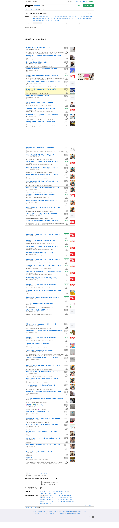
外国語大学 (27, 401)
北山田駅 (36, 49)
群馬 (37, 18)
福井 (70, 16)
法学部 (27, 346)
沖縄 (58, 20)
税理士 (36, 452)
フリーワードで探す (54, 513)
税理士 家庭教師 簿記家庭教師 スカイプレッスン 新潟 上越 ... (44, 444)
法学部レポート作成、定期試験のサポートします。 (38, 411)
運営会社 (84, 511)
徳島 (84, 18)
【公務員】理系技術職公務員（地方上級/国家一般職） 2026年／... (42, 278)
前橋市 (32, 110)
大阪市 (32, 386)
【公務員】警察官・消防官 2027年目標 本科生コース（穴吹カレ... (43, 234)
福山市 (32, 235)
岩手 (47, 16)
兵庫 (54, 18)
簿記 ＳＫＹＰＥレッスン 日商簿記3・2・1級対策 (39, 451)
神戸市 (32, 202)
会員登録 (91, 1)
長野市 (32, 189)
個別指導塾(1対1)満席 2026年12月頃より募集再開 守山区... (41, 121)
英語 (44, 23)
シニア (49, 491)
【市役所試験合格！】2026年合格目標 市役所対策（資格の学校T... (42, 161)
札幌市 (33, 208)
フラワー (61, 23)
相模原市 (34, 351)
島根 (72, 18)
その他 (44, 25)
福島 (58, 16)
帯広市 (33, 215)
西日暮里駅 (35, 63)
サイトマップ (38, 513)
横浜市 (33, 49)
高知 (34, 20)
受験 (52, 23)
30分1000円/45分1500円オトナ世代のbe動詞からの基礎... (40, 303)
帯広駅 (36, 215)
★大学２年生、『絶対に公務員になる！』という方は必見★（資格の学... (44, 265)
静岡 (48, 18)
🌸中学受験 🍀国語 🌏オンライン (35, 405)
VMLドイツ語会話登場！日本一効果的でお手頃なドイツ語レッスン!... (43, 155)
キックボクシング (54, 491)
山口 (81, 18)
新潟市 (32, 446)
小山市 (32, 90)
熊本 (43, 20)
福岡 (37, 20)
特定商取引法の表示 (64, 513)
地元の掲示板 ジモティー (71, 1)
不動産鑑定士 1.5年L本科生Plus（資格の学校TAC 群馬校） (41, 108)
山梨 (73, 16)
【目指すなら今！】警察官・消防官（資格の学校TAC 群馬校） (41, 284)
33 (41, 473)
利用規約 (34, 511)
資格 (41, 25)
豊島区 (32, 63)
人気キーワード (89, 13)
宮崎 (51, 20)
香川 (87, 18)
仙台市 (32, 182)
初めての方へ (78, 1)
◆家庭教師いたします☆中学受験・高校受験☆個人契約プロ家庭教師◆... (44, 55)
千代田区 (33, 83)
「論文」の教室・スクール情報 (33, 13)
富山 (64, 16)
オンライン (27, 293)
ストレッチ (55, 493)
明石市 (32, 399)
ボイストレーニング (44, 493)
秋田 (52, 16)
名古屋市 (33, 156)
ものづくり (85, 23)
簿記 (37, 311)
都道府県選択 (37, 5)
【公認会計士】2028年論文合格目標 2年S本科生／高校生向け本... (42, 75)
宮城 (49, 16)
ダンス (65, 23)
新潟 (61, 16)
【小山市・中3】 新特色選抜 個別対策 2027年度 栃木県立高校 (41, 89)
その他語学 (48, 23)
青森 (44, 16)
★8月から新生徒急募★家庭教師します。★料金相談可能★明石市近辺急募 (44, 398)
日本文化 (89, 23)
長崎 (48, 20)
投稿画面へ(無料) (88, 5)
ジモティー (27, 9)
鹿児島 (55, 20)
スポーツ (68, 23)
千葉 (84, 16)
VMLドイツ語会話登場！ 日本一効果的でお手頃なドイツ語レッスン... (43, 187)
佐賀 (40, 20)
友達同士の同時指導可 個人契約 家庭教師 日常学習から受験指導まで (44, 330)
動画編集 (61, 491)
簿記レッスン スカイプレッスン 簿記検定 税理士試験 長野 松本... (44, 438)
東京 (78, 16)
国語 (26, 124)
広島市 (32, 426)
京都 (57, 18)
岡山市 (32, 459)
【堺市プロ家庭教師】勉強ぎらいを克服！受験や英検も (39, 102)
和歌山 (66, 18)
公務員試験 (33, 27)
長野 (75, 16)
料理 (55, 23)
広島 (78, 18)
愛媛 (90, 18)
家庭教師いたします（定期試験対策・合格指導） (38, 95)
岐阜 (43, 18)
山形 (55, 16)
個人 (26, 333)
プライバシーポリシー (43, 511)
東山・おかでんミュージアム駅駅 (39, 459)
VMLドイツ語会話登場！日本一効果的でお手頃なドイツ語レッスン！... (43, 181)
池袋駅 (35, 311)
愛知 (40, 18)
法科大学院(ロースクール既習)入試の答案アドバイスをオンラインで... (43, 357)
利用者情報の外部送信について (77, 513)
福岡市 (32, 70)
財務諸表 (27, 427)
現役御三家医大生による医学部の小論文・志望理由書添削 (40, 147)
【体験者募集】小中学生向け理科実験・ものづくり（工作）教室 (42, 114)
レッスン (27, 434)
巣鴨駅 (35, 97)
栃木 (34, 18)
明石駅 (35, 399)
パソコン (77, 23)
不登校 (27, 58)
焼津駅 (35, 419)
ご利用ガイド (45, 513)
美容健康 (73, 23)
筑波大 (27, 98)
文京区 (32, 406)
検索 (79, 5)
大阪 (51, 18)
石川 (67, 16)
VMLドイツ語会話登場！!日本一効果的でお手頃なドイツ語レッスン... (43, 167)
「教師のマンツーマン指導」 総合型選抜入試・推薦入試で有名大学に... (44, 81)
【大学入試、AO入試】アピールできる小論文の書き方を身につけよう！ (43, 68)
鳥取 (70, 18)
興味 (26, 306)
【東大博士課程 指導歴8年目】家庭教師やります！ (39, 343)
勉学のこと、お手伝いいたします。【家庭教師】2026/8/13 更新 (41, 213)
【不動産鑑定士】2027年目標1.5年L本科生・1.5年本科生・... (41, 194)
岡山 (75, 18)
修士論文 (27, 454)
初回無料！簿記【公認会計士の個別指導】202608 (38, 310)
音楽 (57, 23)
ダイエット (66, 491)
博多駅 (35, 70)
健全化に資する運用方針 (68, 511)
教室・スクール (34, 9)
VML (26, 170)
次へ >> (45, 473)
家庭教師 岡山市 (30, 458)
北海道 (40, 16)
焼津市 (32, 419)
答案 (26, 414)
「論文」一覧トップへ (89, 505)
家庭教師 (39, 63)
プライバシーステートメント (55, 511)
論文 (26, 84)
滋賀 (60, 18)
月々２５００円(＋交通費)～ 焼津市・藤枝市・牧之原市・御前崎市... (43, 418)
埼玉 (81, 16)
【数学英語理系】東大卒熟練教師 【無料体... (37, 62)
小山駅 (35, 90)
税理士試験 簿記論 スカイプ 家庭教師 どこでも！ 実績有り (42, 431)
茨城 (91, 16)
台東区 (32, 373)
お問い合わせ (78, 511)
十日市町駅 (35, 426)
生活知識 (35, 25)
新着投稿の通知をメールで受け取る (50, 482)
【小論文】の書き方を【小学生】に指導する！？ (38, 47)
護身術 (45, 491)
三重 (46, 18)
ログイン (85, 1)
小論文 (27, 27)
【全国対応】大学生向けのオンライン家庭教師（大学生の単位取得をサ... (44, 290)
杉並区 (32, 116)
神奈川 (87, 16)
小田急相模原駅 (38, 351)
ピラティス (60, 493)
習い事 (41, 491)
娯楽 (38, 25)
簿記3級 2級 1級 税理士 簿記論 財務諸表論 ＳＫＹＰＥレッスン (44, 424)
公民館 (50, 493)
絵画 (81, 23)
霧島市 (33, 332)
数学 (26, 421)
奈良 (63, 18)
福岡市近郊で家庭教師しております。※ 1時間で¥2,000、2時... (41, 324)
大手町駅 (36, 83)
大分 (46, 20)
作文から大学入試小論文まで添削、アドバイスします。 (39, 350)
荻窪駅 (35, 116)
